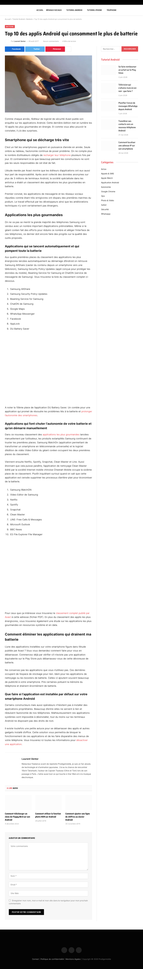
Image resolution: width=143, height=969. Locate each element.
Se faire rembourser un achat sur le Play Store (127, 70)
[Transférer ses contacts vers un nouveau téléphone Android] (108, 124)
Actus (103, 169)
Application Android (110, 182)
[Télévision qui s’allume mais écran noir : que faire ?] (108, 88)
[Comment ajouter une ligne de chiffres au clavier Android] (78, 802)
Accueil (39, 10)
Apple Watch (107, 178)
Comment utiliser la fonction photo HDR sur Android (48, 815)
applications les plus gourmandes (61, 434)
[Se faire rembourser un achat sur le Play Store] (108, 70)
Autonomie (106, 187)
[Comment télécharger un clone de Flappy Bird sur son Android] (18, 802)
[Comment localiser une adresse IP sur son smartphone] (108, 146)
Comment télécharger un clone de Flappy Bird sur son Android (17, 816)
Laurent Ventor (20, 41)
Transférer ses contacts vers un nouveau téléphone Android (127, 126)
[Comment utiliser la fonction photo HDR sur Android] (48, 802)
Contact (35, 959)
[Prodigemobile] (17, 10)
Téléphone (111, 10)
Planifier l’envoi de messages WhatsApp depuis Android (127, 106)
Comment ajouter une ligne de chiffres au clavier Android (77, 816)
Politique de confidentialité (52, 959)
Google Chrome (108, 191)
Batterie (29, 19)
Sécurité (105, 209)
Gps (103, 196)
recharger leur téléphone (57, 155)
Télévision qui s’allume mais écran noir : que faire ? (127, 88)
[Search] (138, 10)
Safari (103, 205)
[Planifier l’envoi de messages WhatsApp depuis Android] (108, 106)
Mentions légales (73, 959)
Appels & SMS (107, 173)
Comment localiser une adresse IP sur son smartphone (126, 146)
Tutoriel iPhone (94, 10)
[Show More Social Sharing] (68, 49)
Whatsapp (105, 214)
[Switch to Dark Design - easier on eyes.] (133, 10)
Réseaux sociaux (54, 10)
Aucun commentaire (51, 41)
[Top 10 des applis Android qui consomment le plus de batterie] (48, 83)
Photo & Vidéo (107, 200)
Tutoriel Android (74, 10)
